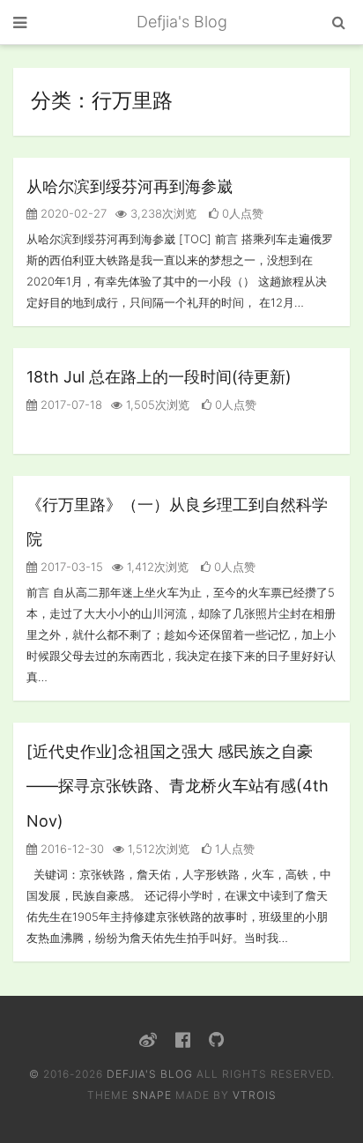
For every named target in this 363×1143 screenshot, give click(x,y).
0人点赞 (241, 213)
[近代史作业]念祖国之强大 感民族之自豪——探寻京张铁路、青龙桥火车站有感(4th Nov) (177, 786)
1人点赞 (233, 849)
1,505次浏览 (155, 404)
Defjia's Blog (182, 21)
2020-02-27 (72, 213)
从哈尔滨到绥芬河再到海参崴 (129, 186)
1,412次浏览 (156, 567)
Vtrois (255, 1095)
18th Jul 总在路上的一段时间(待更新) (159, 376)
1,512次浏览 (156, 849)
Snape (152, 1095)
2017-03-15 (70, 567)
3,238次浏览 (161, 213)
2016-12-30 (70, 849)
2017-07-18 (69, 404)
